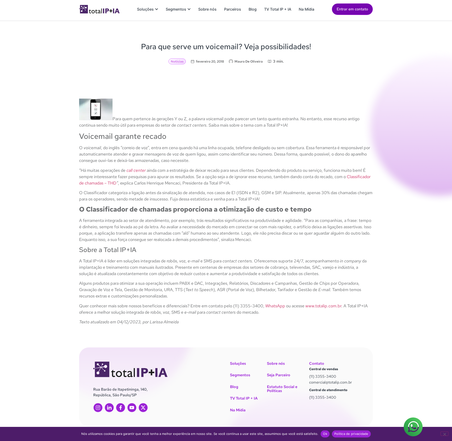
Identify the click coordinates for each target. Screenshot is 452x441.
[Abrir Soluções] (156, 9)
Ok (325, 434)
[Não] (444, 434)
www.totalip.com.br (323, 306)
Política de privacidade (351, 434)
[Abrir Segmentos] (189, 9)
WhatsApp (275, 306)
